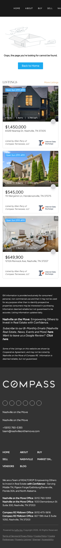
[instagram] (32, 403)
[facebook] (5, 403)
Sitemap (36, 539)
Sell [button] (49, 8)
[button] (11, 452)
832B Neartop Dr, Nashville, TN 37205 (25, 130)
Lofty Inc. (18, 530)
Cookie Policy (40, 536)
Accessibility (48, 539)
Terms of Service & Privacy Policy (18, 536)
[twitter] (18, 403)
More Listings (51, 82)
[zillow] (25, 403)
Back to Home (30, 65)
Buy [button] (40, 8)
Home (17, 8)
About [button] (29, 8)
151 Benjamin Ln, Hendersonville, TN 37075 (28, 196)
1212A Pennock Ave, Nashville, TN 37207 (26, 261)
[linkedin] (11, 403)
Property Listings (23, 539)
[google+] (39, 403)
